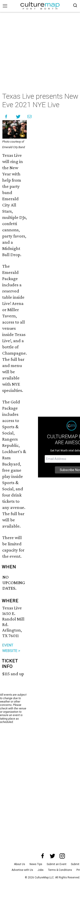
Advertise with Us (22, 870)
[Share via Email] (29, 116)
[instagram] (62, 856)
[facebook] (42, 856)
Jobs (41, 870)
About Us (19, 864)
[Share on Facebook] (6, 116)
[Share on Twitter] (18, 116)
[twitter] (52, 856)
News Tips (36, 864)
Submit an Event (56, 864)
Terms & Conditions (60, 870)
